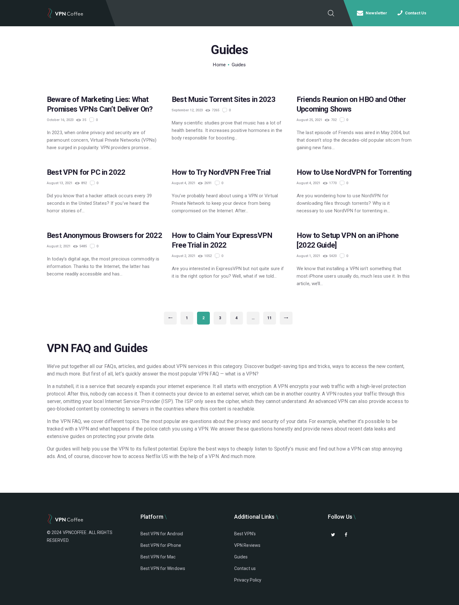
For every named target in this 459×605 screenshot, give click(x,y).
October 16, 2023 (60, 120)
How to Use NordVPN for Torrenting (354, 172)
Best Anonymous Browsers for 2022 (104, 235)
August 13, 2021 (59, 183)
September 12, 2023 (187, 110)
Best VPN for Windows (163, 568)
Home (219, 65)
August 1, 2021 (308, 256)
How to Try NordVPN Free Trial (221, 172)
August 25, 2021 (309, 120)
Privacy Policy (247, 579)
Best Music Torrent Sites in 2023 (223, 99)
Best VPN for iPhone (161, 545)
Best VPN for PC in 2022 (86, 172)
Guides (241, 556)
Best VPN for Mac (158, 556)
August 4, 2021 (183, 183)
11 (271, 318)
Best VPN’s (245, 533)
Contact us (245, 568)
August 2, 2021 (59, 246)
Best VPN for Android (162, 533)
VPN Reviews (247, 545)
